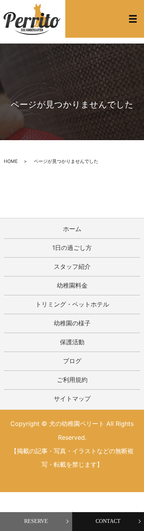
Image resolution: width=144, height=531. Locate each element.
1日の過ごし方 (72, 247)
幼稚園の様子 (72, 323)
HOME (11, 161)
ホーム (72, 229)
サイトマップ (72, 398)
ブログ (72, 361)
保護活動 (72, 342)
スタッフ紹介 (72, 266)
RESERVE (36, 521)
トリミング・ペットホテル (72, 304)
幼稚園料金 (72, 285)
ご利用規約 (72, 380)
